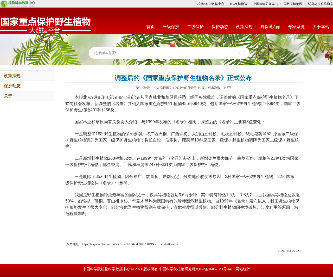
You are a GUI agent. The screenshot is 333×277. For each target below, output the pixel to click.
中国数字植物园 (291, 4)
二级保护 (197, 26)
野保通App (272, 26)
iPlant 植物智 (238, 4)
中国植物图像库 (264, 4)
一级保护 (173, 26)
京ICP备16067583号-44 (213, 269)
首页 (152, 26)
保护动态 (222, 26)
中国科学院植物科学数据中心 (107, 269)
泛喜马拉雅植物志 (320, 4)
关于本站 (322, 26)
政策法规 (246, 26)
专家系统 (298, 26)
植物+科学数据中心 (210, 4)
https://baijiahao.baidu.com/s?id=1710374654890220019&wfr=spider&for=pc (130, 244)
